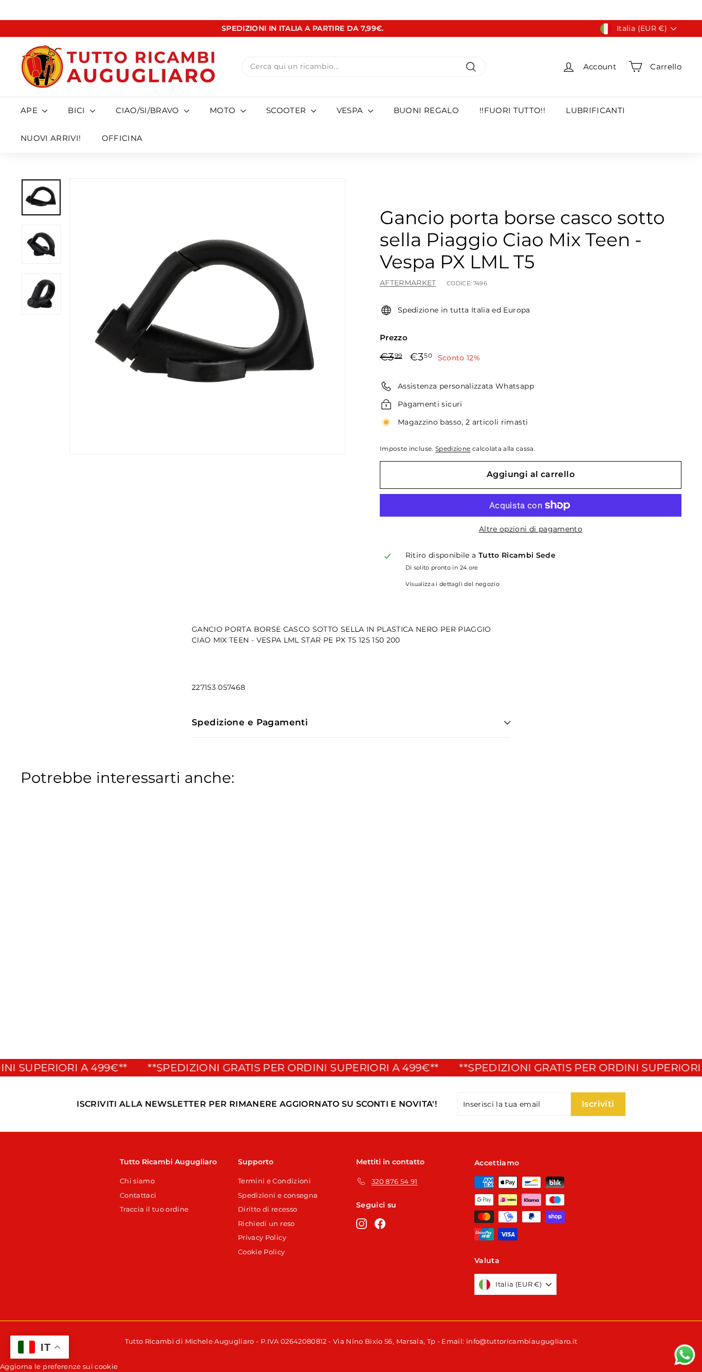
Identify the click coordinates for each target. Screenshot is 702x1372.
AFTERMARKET (408, 282)
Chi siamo (137, 1181)
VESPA (351, 110)
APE (30, 110)
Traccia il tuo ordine (154, 1209)
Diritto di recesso (267, 1209)
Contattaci (138, 1195)
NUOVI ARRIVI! (51, 138)
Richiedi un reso (266, 1223)
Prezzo (394, 337)
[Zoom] (207, 316)
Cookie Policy (261, 1252)
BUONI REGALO (426, 110)
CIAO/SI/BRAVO (148, 110)
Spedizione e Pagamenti (250, 722)
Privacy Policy (262, 1237)
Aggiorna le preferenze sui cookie (59, 1366)
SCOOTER (287, 110)
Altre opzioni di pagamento (530, 529)
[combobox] (364, 67)
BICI (77, 110)
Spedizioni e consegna (278, 1195)
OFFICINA (122, 138)
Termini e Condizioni (274, 1181)
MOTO (224, 110)
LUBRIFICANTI (595, 110)
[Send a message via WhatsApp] (685, 1355)
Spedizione (453, 448)
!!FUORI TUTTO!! (512, 110)
